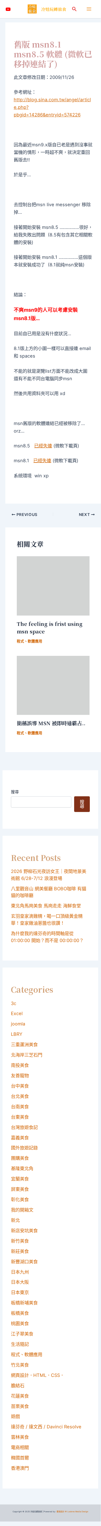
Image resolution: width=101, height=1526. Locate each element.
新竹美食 (20, 1241)
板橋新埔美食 (24, 1303)
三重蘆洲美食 (24, 1044)
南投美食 (20, 1065)
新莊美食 (20, 1251)
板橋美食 (20, 1313)
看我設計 (60, 1511)
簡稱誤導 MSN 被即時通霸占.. (51, 723)
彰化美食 (20, 1199)
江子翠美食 (22, 1334)
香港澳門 (20, 1468)
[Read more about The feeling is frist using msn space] (53, 585)
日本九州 (20, 1272)
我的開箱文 (22, 1210)
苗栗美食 (20, 1406)
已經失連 (43, 446)
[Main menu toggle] (89, 9)
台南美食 (20, 1106)
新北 (15, 1220)
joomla (18, 1024)
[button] (74, 9)
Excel (17, 1013)
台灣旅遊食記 (24, 1127)
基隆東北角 (22, 1168)
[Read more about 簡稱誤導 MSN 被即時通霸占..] (53, 685)
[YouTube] (8, 9)
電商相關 (20, 1447)
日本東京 (20, 1292)
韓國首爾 (20, 1458)
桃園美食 (20, 1323)
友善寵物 (20, 1075)
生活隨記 (20, 1344)
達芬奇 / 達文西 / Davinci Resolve (46, 1426)
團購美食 (20, 1158)
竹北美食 (20, 1365)
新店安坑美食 (24, 1230)
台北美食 (20, 1096)
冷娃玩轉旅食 (53, 9)
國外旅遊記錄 (24, 1148)
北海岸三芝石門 (26, 1055)
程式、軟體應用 (29, 641)
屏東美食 (20, 1189)
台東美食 (20, 1117)
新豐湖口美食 (24, 1261)
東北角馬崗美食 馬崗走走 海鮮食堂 (46, 905)
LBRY (16, 1034)
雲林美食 (20, 1437)
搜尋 (15, 791)
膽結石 (17, 1385)
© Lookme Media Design (76, 1511)
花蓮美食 (20, 1396)
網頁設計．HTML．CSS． (37, 1375)
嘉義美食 (20, 1137)
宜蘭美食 (20, 1179)
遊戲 (15, 1416)
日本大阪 (20, 1282)
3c (13, 1003)
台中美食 (20, 1086)
